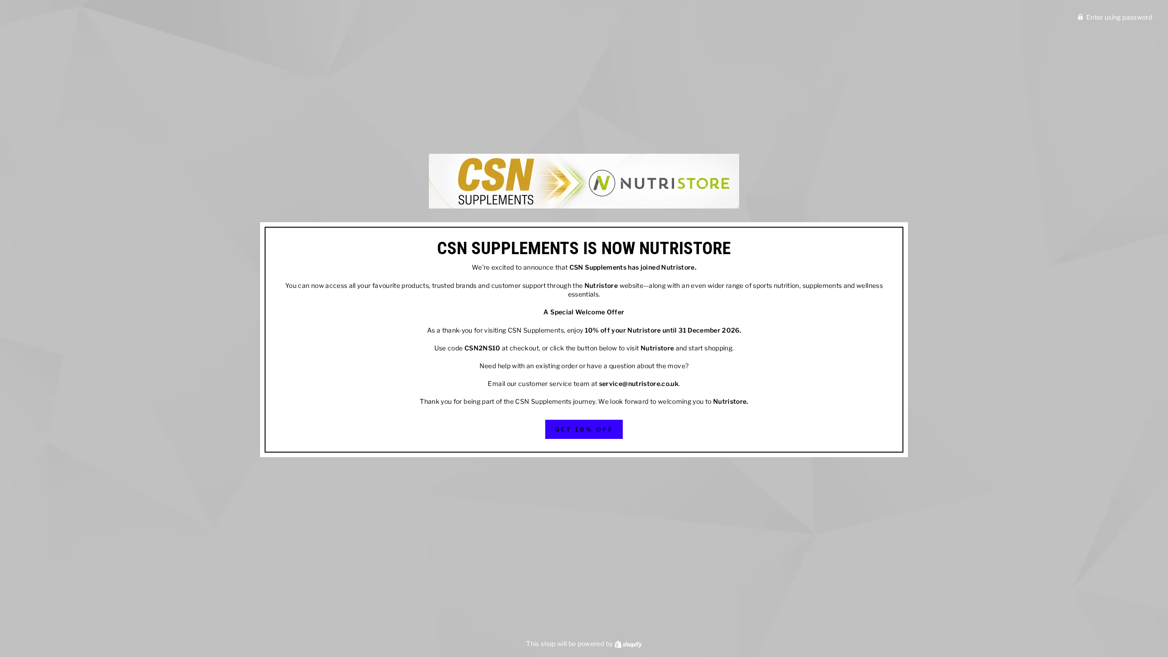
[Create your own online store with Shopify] (628, 643)
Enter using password (1119, 17)
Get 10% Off (584, 429)
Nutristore (678, 267)
